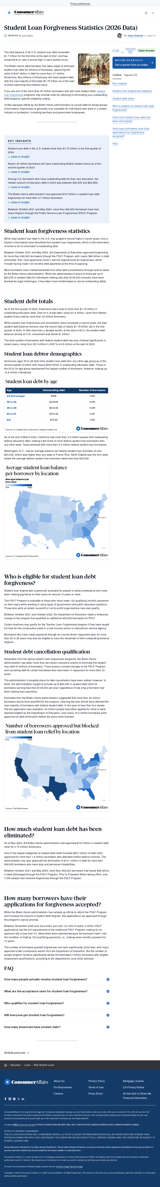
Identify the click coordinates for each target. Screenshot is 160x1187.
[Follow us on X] (18, 1099)
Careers (58, 1093)
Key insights (119, 83)
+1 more (148, 35)
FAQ (115, 143)
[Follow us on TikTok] (14, 1099)
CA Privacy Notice (133, 1087)
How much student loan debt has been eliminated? (131, 119)
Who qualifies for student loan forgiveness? (34, 1003)
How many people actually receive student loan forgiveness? (45, 979)
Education (15, 1064)
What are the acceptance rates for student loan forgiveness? (46, 991)
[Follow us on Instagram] (10, 1099)
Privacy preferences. (80, 3)
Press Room (95, 1093)
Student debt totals (123, 98)
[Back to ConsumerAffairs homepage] (5, 1065)
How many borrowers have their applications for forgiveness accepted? (130, 132)
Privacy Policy (96, 1081)
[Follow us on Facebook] (5, 1099)
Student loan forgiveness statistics (132, 91)
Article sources (14, 1052)
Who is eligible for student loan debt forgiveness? (133, 107)
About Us (59, 1081)
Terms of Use (96, 1087)
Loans (27, 1064)
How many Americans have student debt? (32, 1027)
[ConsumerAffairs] (24, 13)
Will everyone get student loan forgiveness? (34, 1015)
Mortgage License (133, 1081)
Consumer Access (24, 1124)
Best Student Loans (44, 1064)
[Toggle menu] (153, 13)
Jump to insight (20, 157)
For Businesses (63, 1087)
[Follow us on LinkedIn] (23, 1099)
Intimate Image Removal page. (69, 1166)
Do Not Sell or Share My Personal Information (137, 1096)
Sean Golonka (135, 35)
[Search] (146, 13)
